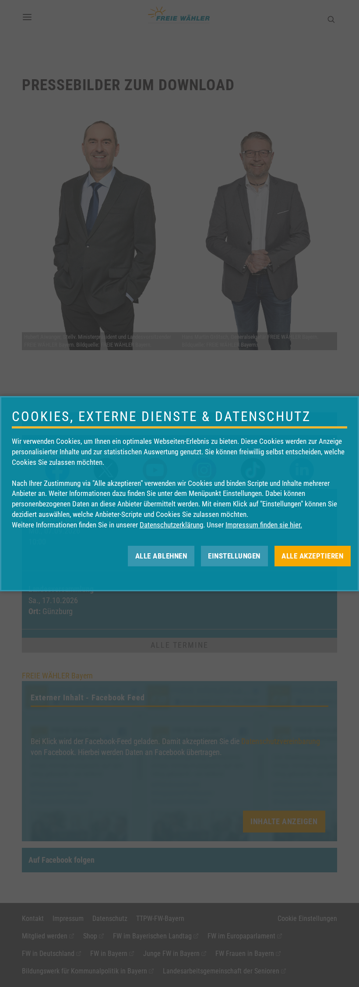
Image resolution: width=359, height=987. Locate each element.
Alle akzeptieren (312, 555)
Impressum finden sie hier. (263, 524)
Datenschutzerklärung (171, 524)
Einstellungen (234, 555)
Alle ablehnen (161, 555)
